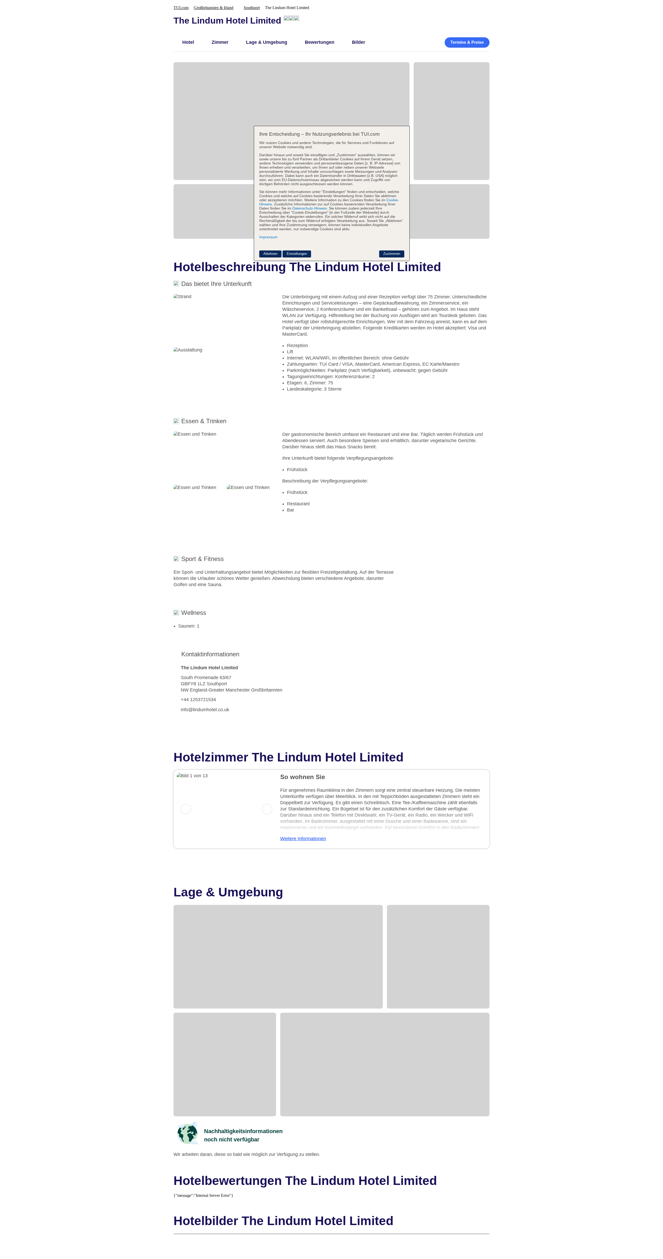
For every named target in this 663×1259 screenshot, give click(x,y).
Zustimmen (391, 254)
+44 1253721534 (198, 699)
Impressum (268, 237)
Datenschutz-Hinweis (309, 208)
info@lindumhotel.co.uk (205, 709)
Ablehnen (270, 254)
